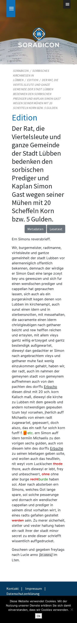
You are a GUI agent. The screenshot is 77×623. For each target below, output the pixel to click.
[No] (72, 609)
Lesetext (56, 229)
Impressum (33, 588)
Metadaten (35, 229)
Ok (38, 616)
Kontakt (12, 588)
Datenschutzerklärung (23, 593)
